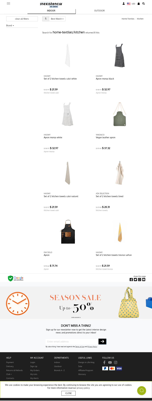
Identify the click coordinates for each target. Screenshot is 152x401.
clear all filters (22, 18)
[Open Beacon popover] (141, 390)
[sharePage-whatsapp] (139, 279)
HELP (8, 358)
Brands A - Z (59, 370)
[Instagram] (116, 362)
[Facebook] (104, 362)
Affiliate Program (85, 370)
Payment (10, 362)
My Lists (33, 374)
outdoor (58, 366)
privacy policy (83, 388)
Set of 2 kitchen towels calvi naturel (61, 196)
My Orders (34, 370)
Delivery (10, 366)
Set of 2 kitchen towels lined (109, 196)
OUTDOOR (99, 10)
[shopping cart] (138, 3)
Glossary (82, 374)
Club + (9, 374)
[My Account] (123, 3)
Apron (46, 255)
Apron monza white (53, 137)
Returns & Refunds (14, 370)
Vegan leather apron (105, 137)
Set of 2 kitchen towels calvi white (60, 78)
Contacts (10, 378)
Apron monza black (105, 78)
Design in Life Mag (86, 362)
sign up (33, 366)
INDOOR (51, 10)
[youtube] (110, 362)
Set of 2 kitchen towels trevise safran (114, 255)
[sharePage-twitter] (135, 279)
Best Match (58, 18)
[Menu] (8, 2)
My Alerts (34, 378)
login (32, 362)
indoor (57, 362)
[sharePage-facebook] (131, 279)
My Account (37, 358)
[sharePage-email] (144, 279)
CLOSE (68, 393)
